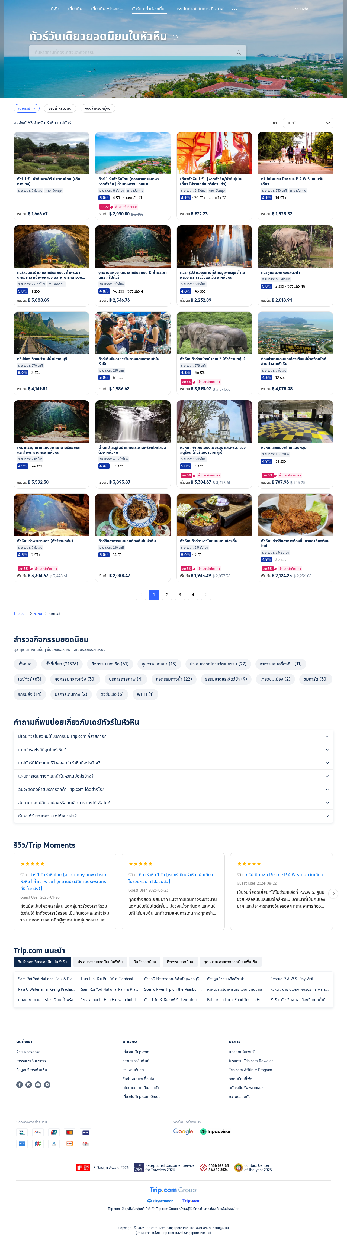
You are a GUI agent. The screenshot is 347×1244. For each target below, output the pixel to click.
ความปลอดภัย (239, 1096)
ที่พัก (55, 9)
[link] (301, 9)
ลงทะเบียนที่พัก (240, 1079)
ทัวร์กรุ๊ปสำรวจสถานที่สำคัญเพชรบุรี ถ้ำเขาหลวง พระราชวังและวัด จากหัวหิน (174, 979)
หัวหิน (38, 613)
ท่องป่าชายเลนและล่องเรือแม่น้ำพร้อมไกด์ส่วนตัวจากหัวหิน (48, 1000)
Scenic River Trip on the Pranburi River (174, 989)
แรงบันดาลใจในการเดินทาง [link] (199, 9)
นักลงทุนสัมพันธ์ (242, 1052)
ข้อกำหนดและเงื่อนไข (138, 1079)
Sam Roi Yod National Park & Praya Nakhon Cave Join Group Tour (48, 979)
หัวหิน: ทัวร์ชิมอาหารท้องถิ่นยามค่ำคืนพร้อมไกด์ (300, 1000)
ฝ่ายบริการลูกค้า (28, 1052)
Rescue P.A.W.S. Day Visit (291, 979)
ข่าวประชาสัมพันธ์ (136, 1061)
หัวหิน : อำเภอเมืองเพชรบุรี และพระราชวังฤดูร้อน (300, 989)
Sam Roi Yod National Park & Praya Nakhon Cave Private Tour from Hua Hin (111, 989)
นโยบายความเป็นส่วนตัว (141, 1088)
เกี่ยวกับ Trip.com (136, 1052)
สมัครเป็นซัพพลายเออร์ (246, 1088)
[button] (235, 9)
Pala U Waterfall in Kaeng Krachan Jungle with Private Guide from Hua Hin (48, 989)
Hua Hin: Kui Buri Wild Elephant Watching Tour (111, 979)
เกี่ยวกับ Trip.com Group (141, 1096)
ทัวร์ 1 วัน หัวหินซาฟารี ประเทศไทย (170, 1000)
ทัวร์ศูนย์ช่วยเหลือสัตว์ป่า (226, 979)
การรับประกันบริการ (31, 1061)
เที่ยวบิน (75, 9)
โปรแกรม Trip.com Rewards (251, 1061)
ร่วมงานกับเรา (133, 1070)
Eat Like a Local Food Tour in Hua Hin (237, 1000)
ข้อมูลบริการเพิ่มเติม (31, 1070)
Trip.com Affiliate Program (250, 1070)
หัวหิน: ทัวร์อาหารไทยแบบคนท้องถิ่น (234, 989)
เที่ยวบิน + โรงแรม (107, 9)
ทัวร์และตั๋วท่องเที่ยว (149, 9)
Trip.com (21, 613)
